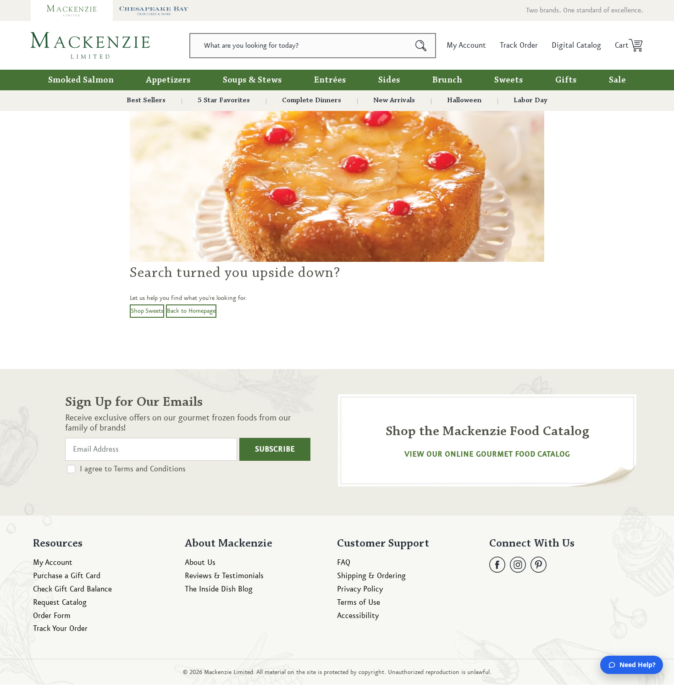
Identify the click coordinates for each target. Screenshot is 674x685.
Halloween (464, 100)
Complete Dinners (311, 100)
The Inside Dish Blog (219, 589)
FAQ (343, 562)
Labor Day (530, 100)
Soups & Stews (252, 80)
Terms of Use (358, 602)
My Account (52, 562)
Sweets (508, 80)
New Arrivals (394, 100)
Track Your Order (60, 628)
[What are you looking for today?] (421, 45)
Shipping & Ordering (371, 575)
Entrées (330, 80)
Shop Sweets (147, 311)
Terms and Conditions (150, 469)
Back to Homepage (191, 311)
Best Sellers (146, 100)
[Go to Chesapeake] (154, 10)
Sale (617, 80)
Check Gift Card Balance (72, 589)
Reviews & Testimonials (224, 575)
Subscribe (275, 449)
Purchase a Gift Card (66, 575)
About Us (200, 562)
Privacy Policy (360, 589)
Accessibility (358, 615)
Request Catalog (60, 602)
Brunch (447, 80)
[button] (625, 45)
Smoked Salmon (81, 80)
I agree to (133, 469)
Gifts (566, 80)
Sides (389, 80)
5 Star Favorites (224, 100)
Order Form (52, 615)
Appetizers (168, 80)
